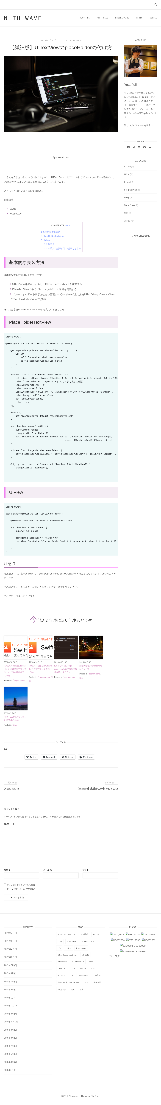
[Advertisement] (61, 167)
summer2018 (78, 961)
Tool (73, 968)
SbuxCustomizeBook (67, 955)
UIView (45, 240)
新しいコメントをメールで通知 (21, 884)
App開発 (84, 934)
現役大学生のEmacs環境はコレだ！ (90, 667)
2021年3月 (9, 973)
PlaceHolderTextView (52, 236)
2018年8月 (9, 1038)
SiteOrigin (95, 1096)
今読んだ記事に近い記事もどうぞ (62, 248)
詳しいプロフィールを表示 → (138, 125)
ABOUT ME (85, 18)
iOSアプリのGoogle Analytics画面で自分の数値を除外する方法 (65, 669)
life (59, 948)
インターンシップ (65, 975)
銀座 (81, 989)
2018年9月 (9, 1030)
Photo (139, 18)
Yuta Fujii (130, 84)
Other (14, 725)
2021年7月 (9, 965)
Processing (81, 948)
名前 (7, 870)
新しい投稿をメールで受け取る (21, 889)
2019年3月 (9, 989)
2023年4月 (9, 949)
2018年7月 (9, 1046)
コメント (9, 824)
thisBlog (61, 968)
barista (96, 934)
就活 (86, 982)
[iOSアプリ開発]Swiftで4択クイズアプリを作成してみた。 (40, 669)
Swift (91, 961)
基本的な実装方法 (50, 232)
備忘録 (97, 975)
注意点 (49, 244)
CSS (60, 941)
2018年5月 (9, 1054)
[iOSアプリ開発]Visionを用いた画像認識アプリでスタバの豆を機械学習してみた (15, 671)
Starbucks (62, 961)
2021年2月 (9, 981)
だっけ (94, 968)
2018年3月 (9, 1062)
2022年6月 (9, 957)
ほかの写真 (114, 956)
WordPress (129, 205)
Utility (82, 678)
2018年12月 (9, 1005)
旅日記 (127, 221)
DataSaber (72, 941)
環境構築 (62, 989)
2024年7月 (9, 933)
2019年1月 (8, 997)
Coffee (153, 18)
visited (83, 968)
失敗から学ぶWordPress (68, 982)
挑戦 (126, 213)
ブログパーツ (84, 975)
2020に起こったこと (67, 934)
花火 (73, 989)
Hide (67, 225)
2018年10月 (9, 1021)
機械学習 (97, 982)
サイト (86, 870)
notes (68, 948)
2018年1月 (8, 1070)
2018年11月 (9, 1013)
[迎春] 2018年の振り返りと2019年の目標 (15, 718)
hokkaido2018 (88, 941)
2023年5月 (9, 941)
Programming (122, 18)
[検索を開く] (155, 4)
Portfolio (102, 18)
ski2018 (85, 955)
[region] (61, 407)
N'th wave (23, 18)
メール (47, 870)
